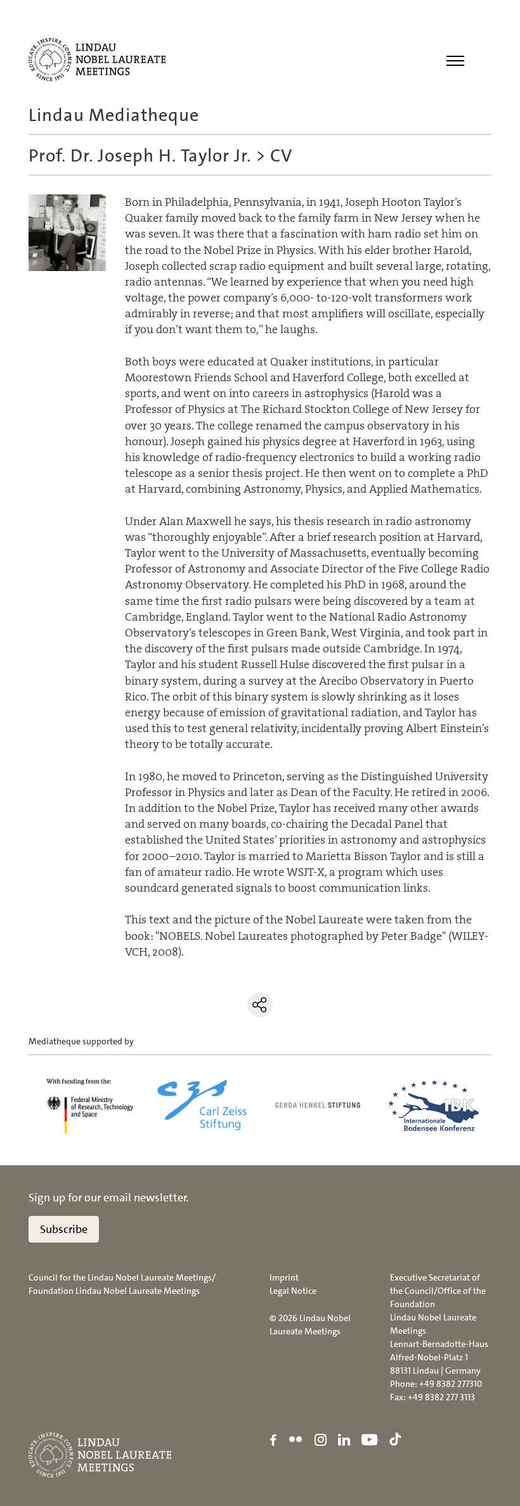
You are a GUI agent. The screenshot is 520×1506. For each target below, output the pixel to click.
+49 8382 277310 (450, 1383)
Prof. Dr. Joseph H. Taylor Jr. (140, 155)
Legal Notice (293, 1290)
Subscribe (64, 1229)
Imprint (284, 1277)
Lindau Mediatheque (114, 115)
